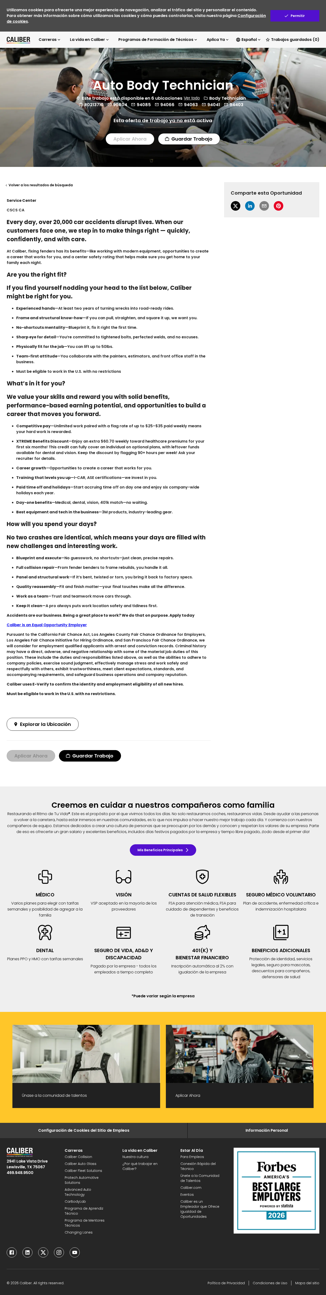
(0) (295, 39)
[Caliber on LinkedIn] (27, 1252)
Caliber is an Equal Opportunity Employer (47, 625)
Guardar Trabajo (191, 139)
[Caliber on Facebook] (12, 1252)
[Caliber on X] (43, 1252)
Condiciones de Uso (270, 1283)
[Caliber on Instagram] (59, 1252)
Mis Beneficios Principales (160, 850)
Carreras (48, 39)
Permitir (298, 15)
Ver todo (192, 98)
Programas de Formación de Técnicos (155, 39)
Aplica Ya (216, 39)
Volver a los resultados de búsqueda (41, 185)
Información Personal (267, 1130)
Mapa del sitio (307, 1283)
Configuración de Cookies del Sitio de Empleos (83, 1130)
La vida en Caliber (87, 39)
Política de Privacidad (226, 1283)
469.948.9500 (20, 1172)
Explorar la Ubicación (45, 724)
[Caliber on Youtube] (75, 1252)
